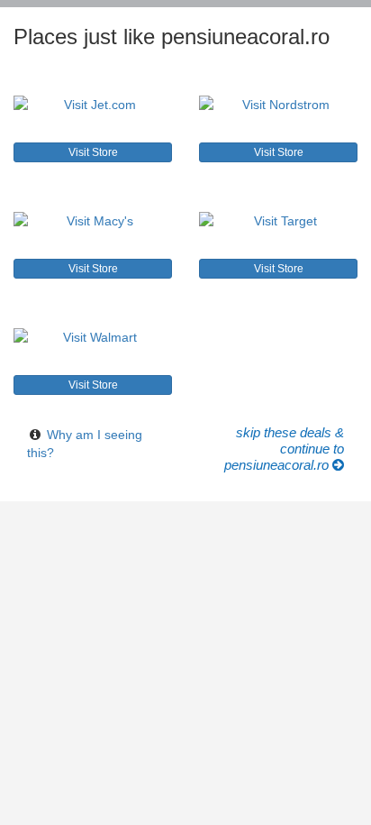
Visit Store (93, 152)
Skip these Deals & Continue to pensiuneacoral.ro (284, 449)
